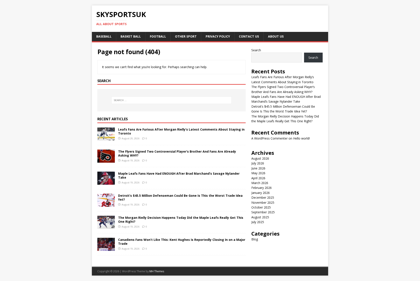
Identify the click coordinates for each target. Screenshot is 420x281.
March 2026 (259, 183)
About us (276, 36)
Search (256, 50)
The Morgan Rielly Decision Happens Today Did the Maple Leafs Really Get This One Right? (180, 219)
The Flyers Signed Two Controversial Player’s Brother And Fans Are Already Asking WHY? (177, 153)
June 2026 (258, 168)
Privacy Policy (218, 36)
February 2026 (261, 188)
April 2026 (258, 178)
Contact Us (249, 36)
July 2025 (257, 222)
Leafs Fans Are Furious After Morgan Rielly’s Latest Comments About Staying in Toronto (181, 131)
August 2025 (260, 217)
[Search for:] (171, 100)
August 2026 (260, 158)
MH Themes (156, 271)
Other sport (186, 36)
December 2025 (262, 197)
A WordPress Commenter (269, 138)
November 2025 (262, 202)
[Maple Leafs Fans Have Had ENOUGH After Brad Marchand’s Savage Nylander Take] (106, 182)
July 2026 (257, 163)
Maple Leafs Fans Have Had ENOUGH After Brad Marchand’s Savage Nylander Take (179, 175)
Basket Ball (131, 36)
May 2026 (258, 173)
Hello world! (301, 138)
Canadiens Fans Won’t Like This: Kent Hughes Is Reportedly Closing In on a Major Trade (181, 242)
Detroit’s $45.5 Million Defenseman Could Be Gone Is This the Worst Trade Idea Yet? (180, 197)
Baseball (104, 36)
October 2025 (261, 207)
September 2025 (263, 212)
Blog (254, 239)
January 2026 (260, 193)
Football (158, 36)
